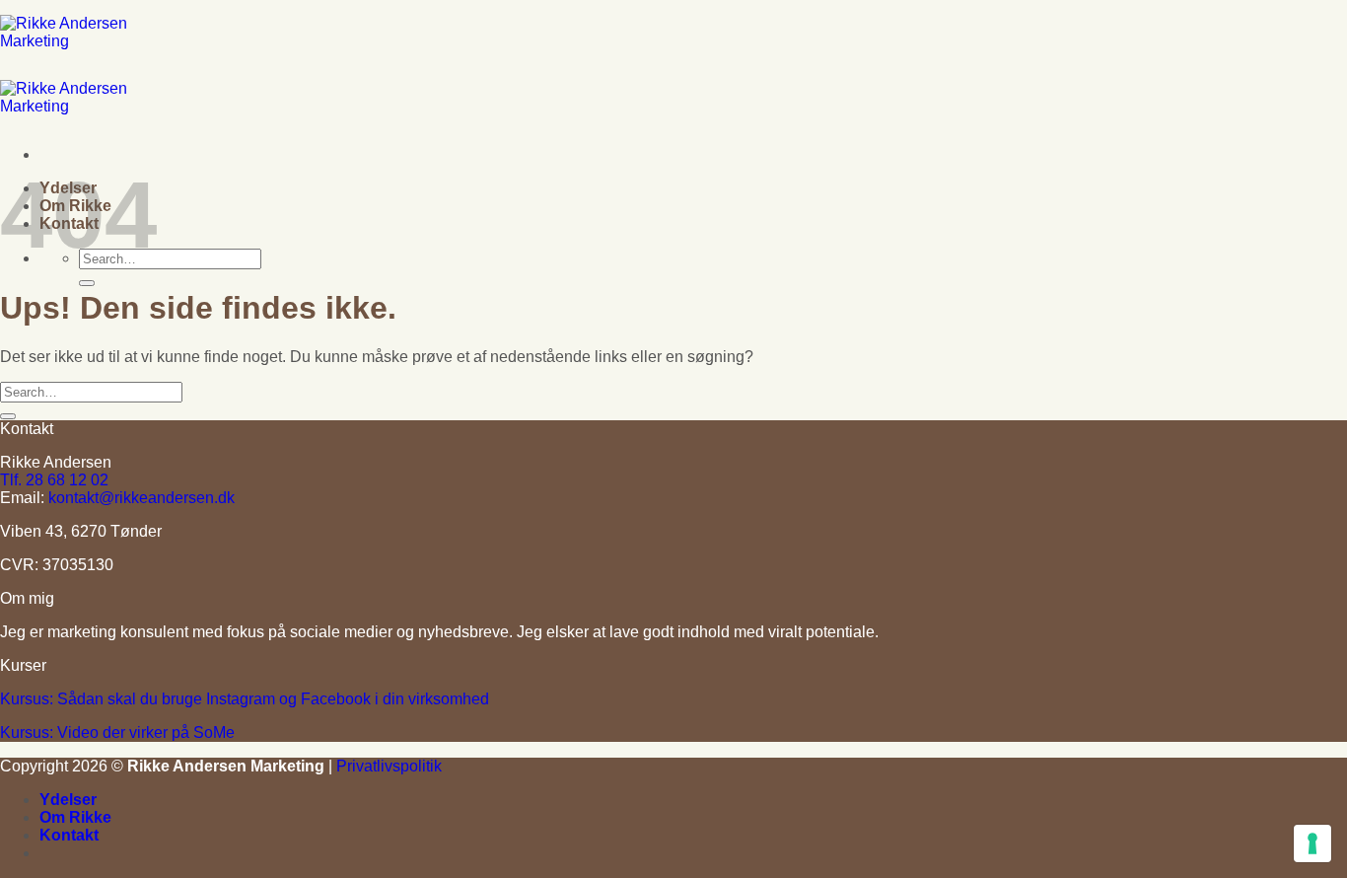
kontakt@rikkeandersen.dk (141, 497)
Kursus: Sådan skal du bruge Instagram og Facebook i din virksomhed (244, 699)
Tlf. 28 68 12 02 (54, 480)
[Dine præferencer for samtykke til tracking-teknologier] (1312, 843)
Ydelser (68, 799)
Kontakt (69, 835)
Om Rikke (75, 817)
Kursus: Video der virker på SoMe (117, 732)
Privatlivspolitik (389, 766)
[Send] (87, 283)
